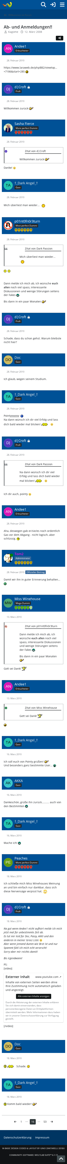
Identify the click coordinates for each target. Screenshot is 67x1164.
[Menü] (62, 4)
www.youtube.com (46, 977)
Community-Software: (33, 1155)
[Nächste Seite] (51, 1121)
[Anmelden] (53, 4)
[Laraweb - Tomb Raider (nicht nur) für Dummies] (7, 4)
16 (32, 1121)
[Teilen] (59, 38)
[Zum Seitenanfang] (61, 1158)
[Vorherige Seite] (15, 1121)
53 (45, 1121)
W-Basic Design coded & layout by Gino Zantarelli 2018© (33, 1148)
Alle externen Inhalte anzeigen (33, 996)
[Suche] (43, 4)
